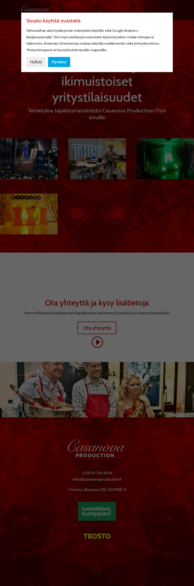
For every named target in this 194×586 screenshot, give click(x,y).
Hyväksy (59, 61)
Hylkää (36, 61)
